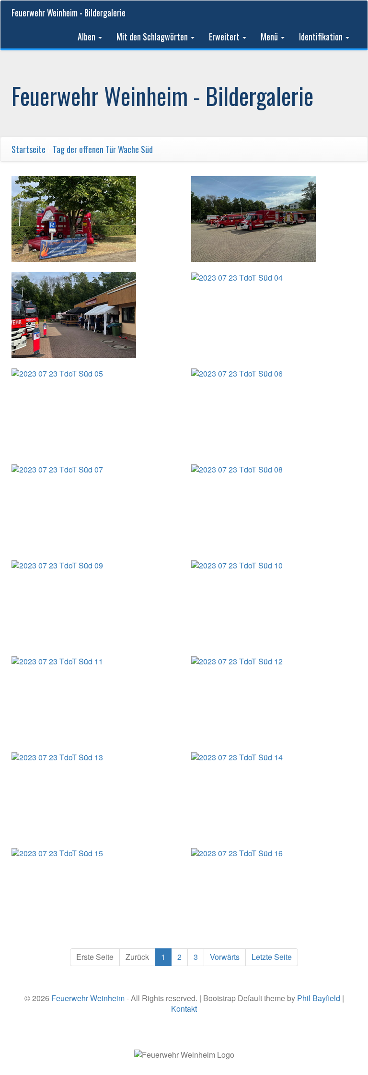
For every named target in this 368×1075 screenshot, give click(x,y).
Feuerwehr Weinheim (88, 998)
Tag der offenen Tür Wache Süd (103, 149)
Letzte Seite (272, 956)
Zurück (137, 956)
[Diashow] (346, 149)
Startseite (29, 149)
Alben (87, 36)
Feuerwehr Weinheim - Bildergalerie (69, 12)
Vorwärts (225, 956)
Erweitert (225, 36)
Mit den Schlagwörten (153, 36)
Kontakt (184, 1008)
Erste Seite (95, 956)
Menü (270, 36)
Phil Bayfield (318, 998)
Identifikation (322, 36)
